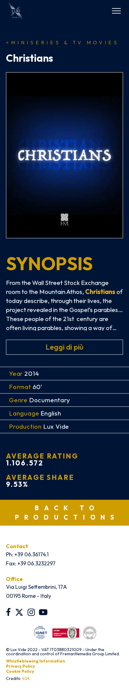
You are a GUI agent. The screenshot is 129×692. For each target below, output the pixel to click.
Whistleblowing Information (35, 661)
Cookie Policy (20, 671)
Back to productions (67, 512)
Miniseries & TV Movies (62, 42)
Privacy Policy (20, 666)
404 (26, 678)
